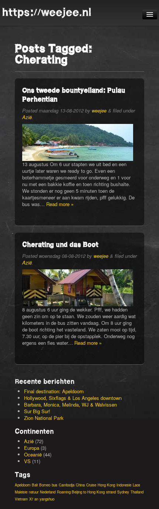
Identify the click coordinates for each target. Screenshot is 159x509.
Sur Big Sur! (37, 411)
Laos (136, 485)
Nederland (47, 492)
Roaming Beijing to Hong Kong (81, 492)
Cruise (91, 485)
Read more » (60, 204)
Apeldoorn (22, 485)
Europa (31, 447)
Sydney (123, 492)
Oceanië (33, 454)
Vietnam (21, 499)
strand (111, 492)
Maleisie (21, 492)
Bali (35, 485)
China (80, 485)
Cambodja (66, 485)
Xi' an (33, 499)
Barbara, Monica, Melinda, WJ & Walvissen (70, 404)
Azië (27, 117)
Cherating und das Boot (60, 244)
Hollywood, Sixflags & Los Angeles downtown (73, 397)
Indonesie (123, 485)
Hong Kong (106, 485)
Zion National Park (44, 417)
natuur (33, 492)
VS (27, 461)
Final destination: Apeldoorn (54, 391)
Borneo (44, 485)
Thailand (137, 492)
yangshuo (47, 499)
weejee (99, 110)
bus (54, 485)
